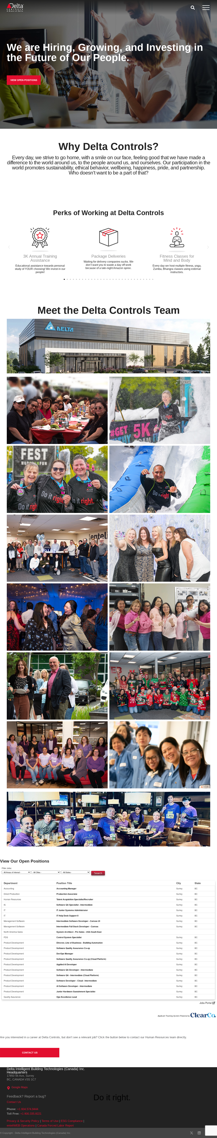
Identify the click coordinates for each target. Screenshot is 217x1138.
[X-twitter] (191, 1133)
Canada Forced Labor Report (55, 1125)
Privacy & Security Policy (23, 1121)
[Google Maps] (8, 1088)
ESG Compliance (72, 1121)
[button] (9, 247)
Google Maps (20, 1087)
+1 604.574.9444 (27, 1109)
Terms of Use (50, 1121)
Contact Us (14, 1102)
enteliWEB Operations (21, 1125)
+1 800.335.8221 (30, 1113)
